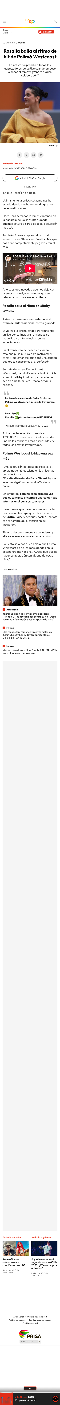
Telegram (41, 155)
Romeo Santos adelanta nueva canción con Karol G (14, 1262)
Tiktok (10, 1287)
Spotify (42, 1287)
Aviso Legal (18, 1317)
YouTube (23, 1287)
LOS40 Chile (30, 21)
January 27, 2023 (38, 426)
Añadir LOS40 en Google (32, 178)
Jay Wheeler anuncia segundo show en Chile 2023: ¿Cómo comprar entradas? (44, 1263)
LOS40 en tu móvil (30, 1323)
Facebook (19, 155)
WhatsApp (33, 155)
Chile (5, 32)
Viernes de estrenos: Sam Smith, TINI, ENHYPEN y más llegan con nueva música (30, 651)
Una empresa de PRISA (30, 1334)
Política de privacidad (37, 1317)
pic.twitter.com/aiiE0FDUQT (35, 417)
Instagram (9, 525)
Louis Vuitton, (30, 220)
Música (21, 43)
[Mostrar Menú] (4, 21)
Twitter (26, 155)
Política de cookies (17, 1320)
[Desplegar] (30, 1388)
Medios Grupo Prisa (30, 1342)
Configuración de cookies (40, 1320)
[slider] (30, 1392)
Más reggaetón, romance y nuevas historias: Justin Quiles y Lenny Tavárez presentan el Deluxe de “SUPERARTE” (27, 634)
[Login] (55, 21)
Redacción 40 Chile (13, 163)
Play (55, 1399)
